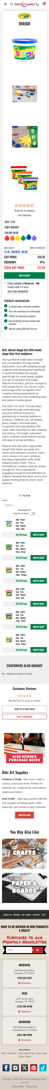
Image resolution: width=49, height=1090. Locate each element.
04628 (22, 611)
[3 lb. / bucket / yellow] (9, 639)
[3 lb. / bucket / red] (9, 593)
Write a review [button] (24, 709)
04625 (22, 542)
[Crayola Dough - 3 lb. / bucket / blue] (24, 51)
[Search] (11, 4)
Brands (16, 914)
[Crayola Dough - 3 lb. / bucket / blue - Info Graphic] (24, 136)
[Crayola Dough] (24, 178)
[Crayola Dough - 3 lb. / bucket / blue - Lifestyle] (24, 93)
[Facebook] (6, 1070)
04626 (22, 565)
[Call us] (37, 4)
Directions (26, 983)
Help (44, 914)
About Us (7, 914)
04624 (22, 519)
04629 (22, 634)
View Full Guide (24, 815)
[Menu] (5, 4)
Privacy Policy (18, 1086)
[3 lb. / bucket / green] (9, 547)
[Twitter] (24, 1070)
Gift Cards (26, 914)
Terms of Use (31, 1086)
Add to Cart (38, 534)
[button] (24, 205)
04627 (22, 588)
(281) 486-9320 (24, 1035)
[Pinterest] (33, 1070)
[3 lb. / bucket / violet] (9, 616)
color (4, 500)
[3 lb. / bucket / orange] (9, 570)
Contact (36, 914)
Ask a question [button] (24, 716)
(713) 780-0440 (24, 1006)
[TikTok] (43, 1070)
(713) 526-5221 (24, 978)
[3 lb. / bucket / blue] (9, 524)
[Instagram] (15, 1070)
